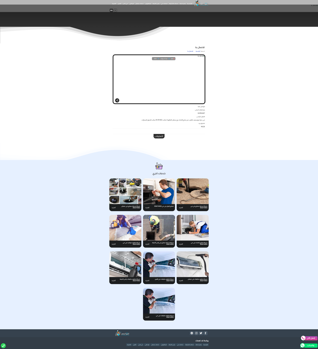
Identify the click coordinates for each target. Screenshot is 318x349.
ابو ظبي (131, 3)
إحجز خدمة (183, 3)
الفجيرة (114, 3)
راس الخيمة (156, 3)
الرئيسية (189, 3)
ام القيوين (148, 3)
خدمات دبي (164, 3)
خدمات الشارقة (173, 3)
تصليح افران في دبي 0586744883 (164, 206)
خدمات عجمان (139, 3)
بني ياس (125, 3)
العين (119, 3)
